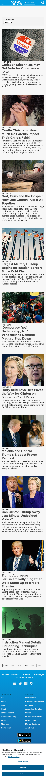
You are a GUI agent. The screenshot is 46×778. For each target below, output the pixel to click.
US (2, 698)
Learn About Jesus (24, 678)
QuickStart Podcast (33, 716)
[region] (23, 761)
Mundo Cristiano (32, 724)
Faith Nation (30, 705)
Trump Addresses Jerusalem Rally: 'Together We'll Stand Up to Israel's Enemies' (22, 581)
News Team (6, 728)
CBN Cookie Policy (14, 757)
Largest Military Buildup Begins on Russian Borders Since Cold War (22, 268)
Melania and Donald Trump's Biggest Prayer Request (19, 455)
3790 (13, 665)
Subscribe (29, 3)
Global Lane (30, 720)
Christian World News (34, 701)
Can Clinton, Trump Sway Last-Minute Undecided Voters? (21, 516)
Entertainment (7, 713)
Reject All (23, 767)
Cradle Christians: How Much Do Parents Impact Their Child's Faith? (20, 134)
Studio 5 (29, 713)
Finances (5, 724)
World (3, 701)
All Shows (29, 728)
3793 (33, 665)
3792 (26, 665)
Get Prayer (39, 675)
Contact (26, 675)
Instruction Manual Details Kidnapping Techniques (21, 644)
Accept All (23, 774)
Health (4, 709)
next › (40, 665)
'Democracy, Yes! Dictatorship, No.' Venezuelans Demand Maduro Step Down (18, 333)
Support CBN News (10, 675)
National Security (8, 716)
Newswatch (30, 698)
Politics (4, 720)
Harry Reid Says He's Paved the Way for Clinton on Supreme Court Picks (22, 393)
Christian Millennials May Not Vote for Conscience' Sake (21, 68)
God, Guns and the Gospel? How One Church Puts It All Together (22, 200)
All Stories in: (8, 20)
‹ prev (5, 665)
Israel (3, 705)
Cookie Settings (23, 761)
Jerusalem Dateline (33, 709)
